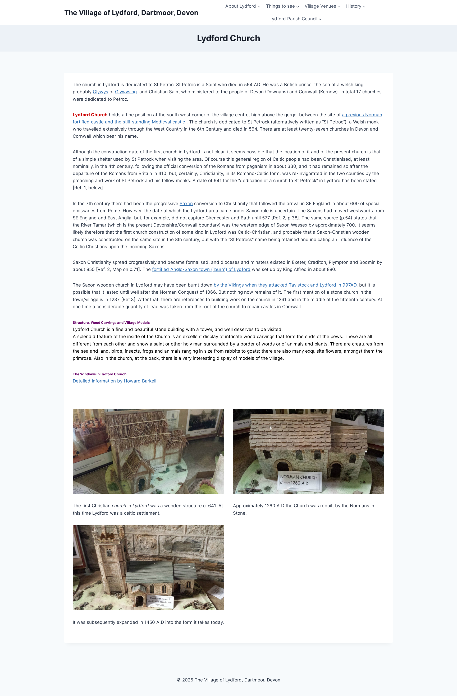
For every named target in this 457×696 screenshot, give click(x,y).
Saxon (186, 203)
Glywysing (126, 91)
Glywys (100, 91)
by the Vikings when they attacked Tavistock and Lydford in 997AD (285, 285)
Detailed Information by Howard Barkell (114, 381)
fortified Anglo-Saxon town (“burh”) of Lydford (201, 269)
